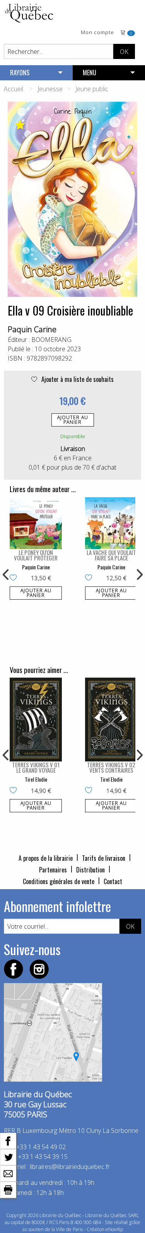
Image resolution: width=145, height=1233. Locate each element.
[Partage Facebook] (8, 1140)
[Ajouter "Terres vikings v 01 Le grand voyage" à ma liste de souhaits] (15, 791)
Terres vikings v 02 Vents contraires (111, 767)
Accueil (13, 89)
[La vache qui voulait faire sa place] (111, 523)
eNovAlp (114, 1229)
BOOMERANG (51, 339)
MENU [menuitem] (89, 72)
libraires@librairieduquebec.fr (70, 1166)
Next (139, 575)
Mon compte (97, 33)
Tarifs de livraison (103, 858)
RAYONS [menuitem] (19, 72)
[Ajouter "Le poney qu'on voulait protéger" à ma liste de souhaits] (15, 578)
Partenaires (53, 869)
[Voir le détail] (36, 523)
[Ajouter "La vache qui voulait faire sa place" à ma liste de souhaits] (90, 578)
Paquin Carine (32, 329)
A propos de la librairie (46, 858)
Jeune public (91, 89)
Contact (113, 881)
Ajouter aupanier (72, 419)
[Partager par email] (8, 1173)
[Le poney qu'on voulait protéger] (36, 523)
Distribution (90, 869)
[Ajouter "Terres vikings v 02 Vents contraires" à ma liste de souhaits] (90, 791)
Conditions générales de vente (58, 881)
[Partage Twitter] (8, 1156)
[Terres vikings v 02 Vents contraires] (111, 719)
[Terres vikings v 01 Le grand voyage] (36, 719)
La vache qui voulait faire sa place (111, 555)
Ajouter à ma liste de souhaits (77, 379)
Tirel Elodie (36, 779)
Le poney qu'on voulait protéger (36, 555)
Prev (6, 575)
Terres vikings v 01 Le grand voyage (36, 767)
